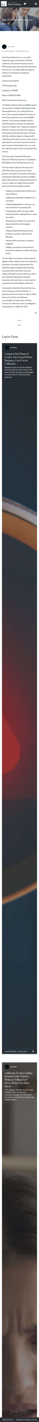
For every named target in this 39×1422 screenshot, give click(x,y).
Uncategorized (8, 51)
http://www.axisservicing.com (14, 100)
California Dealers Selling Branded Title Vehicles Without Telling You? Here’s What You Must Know (18, 1080)
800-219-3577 (8, 1420)
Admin (12, 46)
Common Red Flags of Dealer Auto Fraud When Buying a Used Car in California (18, 358)
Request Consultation (26, 1420)
